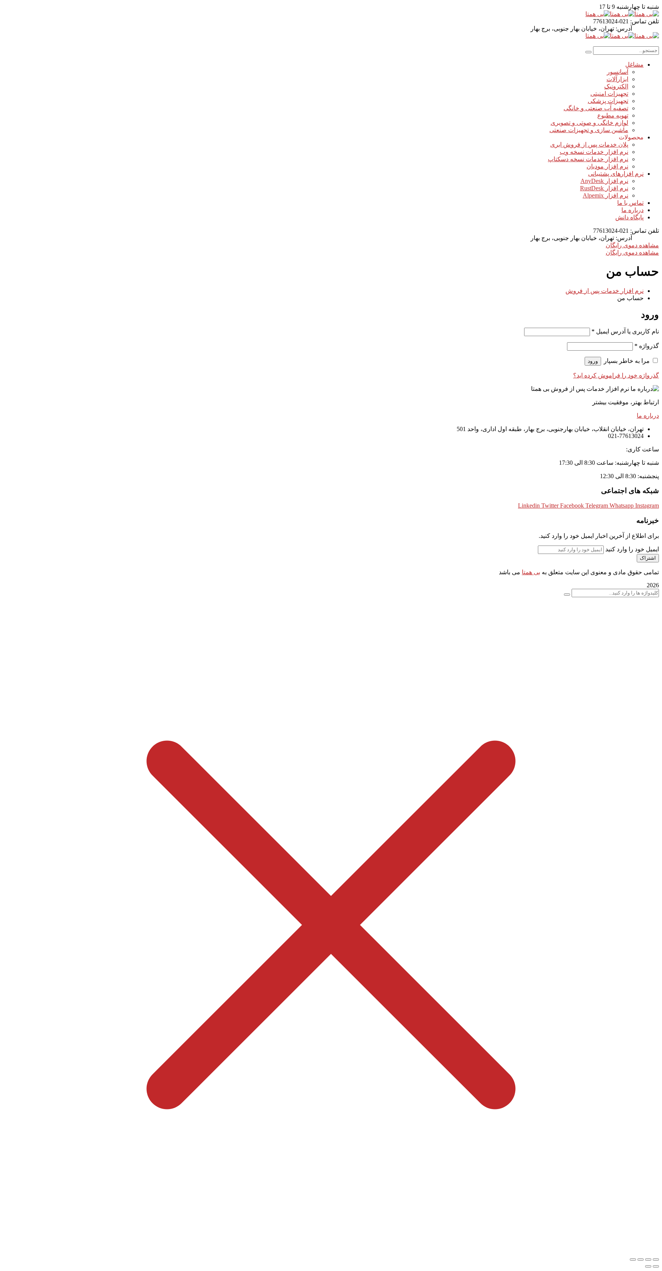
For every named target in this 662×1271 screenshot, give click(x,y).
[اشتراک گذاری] (640, 1259)
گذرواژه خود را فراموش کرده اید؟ (616, 375)
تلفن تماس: (644, 21)
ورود (593, 361)
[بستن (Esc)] (633, 1259)
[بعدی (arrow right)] (648, 1266)
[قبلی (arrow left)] (656, 1266)
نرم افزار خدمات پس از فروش (604, 291)
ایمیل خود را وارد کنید (632, 549)
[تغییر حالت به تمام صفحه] (648, 1259)
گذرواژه (646, 346)
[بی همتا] (646, 14)
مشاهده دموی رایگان (632, 245)
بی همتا (531, 572)
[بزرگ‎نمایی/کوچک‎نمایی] (656, 1259)
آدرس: (624, 28)
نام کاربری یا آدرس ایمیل (625, 331)
